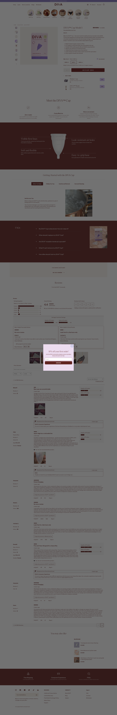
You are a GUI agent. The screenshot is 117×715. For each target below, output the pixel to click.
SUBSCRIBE (58, 362)
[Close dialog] (72, 346)
